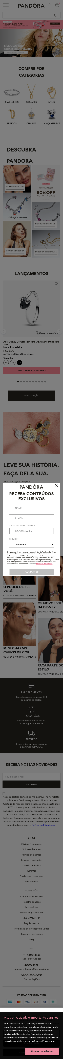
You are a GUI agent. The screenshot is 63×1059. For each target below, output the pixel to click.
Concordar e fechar (42, 1051)
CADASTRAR (32, 572)
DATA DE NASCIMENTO (22, 525)
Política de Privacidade (43, 1041)
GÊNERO (13, 538)
